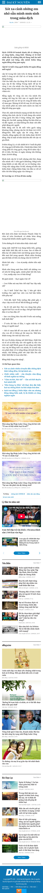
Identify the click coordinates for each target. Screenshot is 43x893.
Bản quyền (5, 888)
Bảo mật (33, 887)
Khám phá (22, 623)
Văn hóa (4, 707)
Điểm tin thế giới (23, 588)
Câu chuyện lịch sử (24, 633)
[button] (39, 553)
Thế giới (21, 609)
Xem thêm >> (37, 563)
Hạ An (11, 22)
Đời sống (4, 677)
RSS (12, 887)
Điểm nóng (22, 577)
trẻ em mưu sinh (8, 497)
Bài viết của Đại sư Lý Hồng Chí (11, 429)
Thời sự (21, 599)
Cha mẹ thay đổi (6, 766)
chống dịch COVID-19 (18, 494)
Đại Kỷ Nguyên (8, 881)
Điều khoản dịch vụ (21, 887)
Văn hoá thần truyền (24, 804)
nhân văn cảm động (33, 494)
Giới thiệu (5, 887)
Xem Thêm (21, 553)
